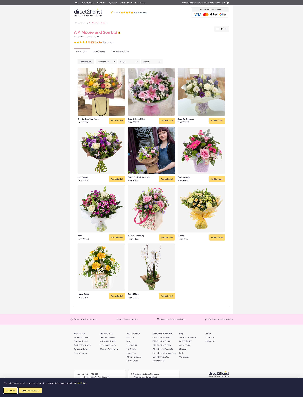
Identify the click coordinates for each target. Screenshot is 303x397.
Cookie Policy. (80, 383)
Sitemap (183, 349)
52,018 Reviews (140, 13)
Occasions (139, 3)
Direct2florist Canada (162, 345)
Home (76, 3)
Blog (128, 341)
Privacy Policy (185, 341)
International (158, 360)
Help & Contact (126, 3)
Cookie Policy (185, 345)
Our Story (131, 337)
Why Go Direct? (88, 3)
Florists (83, 23)
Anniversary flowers (82, 345)
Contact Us (184, 357)
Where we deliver (134, 357)
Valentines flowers (108, 345)
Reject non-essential (30, 390)
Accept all (10, 390)
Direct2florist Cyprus (162, 341)
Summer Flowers (107, 337)
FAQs (181, 353)
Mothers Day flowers (109, 349)
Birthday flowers (81, 341)
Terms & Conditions (188, 337)
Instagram (210, 341)
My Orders (113, 3)
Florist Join (101, 3)
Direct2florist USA (161, 357)
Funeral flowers (80, 353)
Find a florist (132, 345)
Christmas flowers (108, 341)
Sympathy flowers (82, 349)
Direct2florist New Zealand (164, 353)
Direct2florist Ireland (162, 337)
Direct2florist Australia (163, 349)
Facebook (210, 337)
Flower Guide (132, 360)
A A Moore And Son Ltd (97, 23)
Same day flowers (81, 337)
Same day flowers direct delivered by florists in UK (204, 2)
